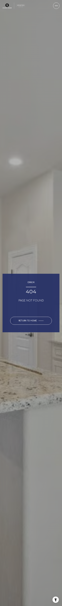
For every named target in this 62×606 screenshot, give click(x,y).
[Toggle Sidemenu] (56, 6)
